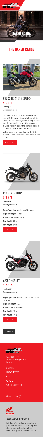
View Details (10, 142)
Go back (10, 331)
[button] (40, 3)
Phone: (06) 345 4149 (12, 357)
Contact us (9, 362)
